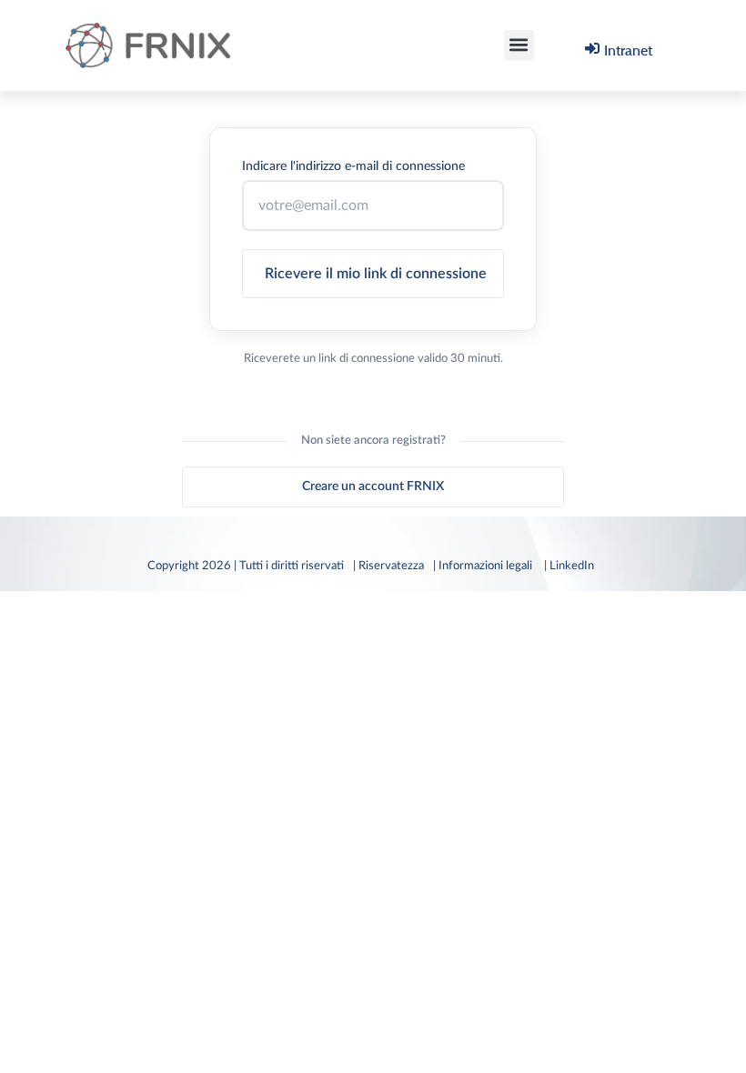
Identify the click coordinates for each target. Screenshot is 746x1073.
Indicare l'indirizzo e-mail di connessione (353, 166)
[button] (519, 45)
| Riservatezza (388, 565)
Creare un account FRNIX (373, 486)
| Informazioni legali (484, 565)
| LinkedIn (572, 565)
